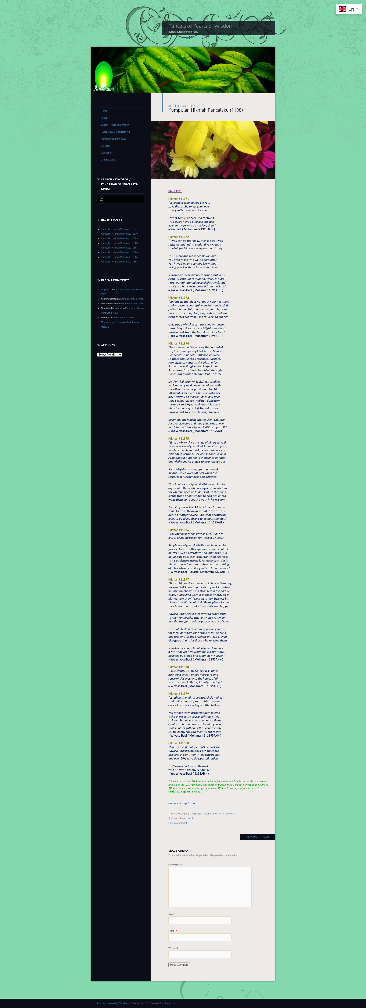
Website (173, 948)
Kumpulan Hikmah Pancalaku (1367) (120, 247)
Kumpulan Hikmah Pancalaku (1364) (120, 261)
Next (267, 837)
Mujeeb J (105, 289)
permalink (188, 818)
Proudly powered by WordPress (113, 1003)
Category (105, 145)
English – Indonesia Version (115, 125)
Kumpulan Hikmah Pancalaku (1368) (120, 243)
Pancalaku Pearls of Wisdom (201, 26)
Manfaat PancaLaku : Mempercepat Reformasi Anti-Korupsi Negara (120, 322)
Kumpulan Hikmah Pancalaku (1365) (120, 257)
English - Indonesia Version (208, 813)
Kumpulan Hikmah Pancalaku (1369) (120, 238)
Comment (175, 864)
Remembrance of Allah (131, 299)
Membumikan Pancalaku (113, 138)
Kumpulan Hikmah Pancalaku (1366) (120, 252)
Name (172, 914)
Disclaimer (106, 152)
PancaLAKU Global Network (115, 131)
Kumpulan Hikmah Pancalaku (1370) (120, 233)
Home (104, 111)
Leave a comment (177, 823)
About (104, 118)
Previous (250, 837)
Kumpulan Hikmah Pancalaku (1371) (120, 229)
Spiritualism (229, 813)
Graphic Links (108, 159)
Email (172, 931)
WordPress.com (167, 1003)
